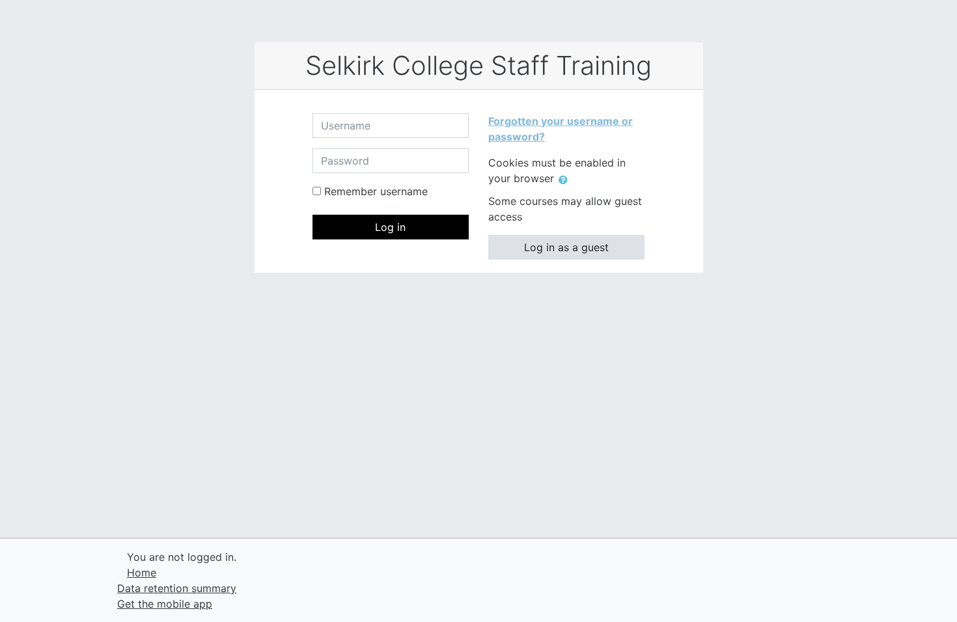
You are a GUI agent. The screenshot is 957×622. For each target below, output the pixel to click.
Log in (390, 227)
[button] (565, 179)
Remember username (376, 191)
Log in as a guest (566, 247)
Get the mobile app (164, 603)
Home (141, 572)
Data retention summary (176, 588)
